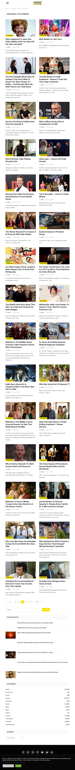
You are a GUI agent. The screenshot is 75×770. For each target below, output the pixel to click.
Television (9, 35)
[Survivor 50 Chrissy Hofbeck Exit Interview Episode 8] (20, 110)
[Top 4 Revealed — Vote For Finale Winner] (54, 183)
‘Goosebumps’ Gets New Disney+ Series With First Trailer (35, 652)
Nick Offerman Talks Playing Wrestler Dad (18, 160)
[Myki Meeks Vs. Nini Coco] (54, 28)
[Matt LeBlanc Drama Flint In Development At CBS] (54, 110)
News (7, 710)
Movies (8, 704)
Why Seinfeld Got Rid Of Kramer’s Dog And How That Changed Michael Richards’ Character (54, 543)
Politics (8, 713)
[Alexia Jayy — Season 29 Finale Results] (54, 147)
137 (37, 602)
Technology (9, 718)
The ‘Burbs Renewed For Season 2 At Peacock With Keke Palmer (20, 233)
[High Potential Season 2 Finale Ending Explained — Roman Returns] (54, 410)
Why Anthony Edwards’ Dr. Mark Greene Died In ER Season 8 (19, 465)
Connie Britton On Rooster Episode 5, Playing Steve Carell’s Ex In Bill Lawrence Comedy (53, 504)
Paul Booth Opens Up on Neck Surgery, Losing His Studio (35, 623)
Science (8, 715)
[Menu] (7, 3)
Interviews (9, 701)
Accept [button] (18, 766)
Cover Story (9, 692)
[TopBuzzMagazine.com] (37, 3)
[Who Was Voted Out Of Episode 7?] (54, 373)
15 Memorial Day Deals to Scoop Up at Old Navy (32, 628)
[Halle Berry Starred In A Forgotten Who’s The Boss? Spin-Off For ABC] (20, 373)
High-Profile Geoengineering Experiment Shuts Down (34, 632)
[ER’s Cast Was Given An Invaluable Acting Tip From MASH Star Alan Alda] (20, 530)
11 (26, 602)
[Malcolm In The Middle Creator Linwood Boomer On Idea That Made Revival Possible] (20, 410)
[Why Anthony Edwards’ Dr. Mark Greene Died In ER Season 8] (20, 452)
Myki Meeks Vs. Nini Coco (50, 39)
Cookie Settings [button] (8, 766)
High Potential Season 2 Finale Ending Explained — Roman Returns (52, 424)
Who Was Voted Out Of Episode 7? (54, 384)
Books (7, 689)
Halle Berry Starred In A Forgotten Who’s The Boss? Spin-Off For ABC (20, 386)
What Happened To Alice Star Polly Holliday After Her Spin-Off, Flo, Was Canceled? (20, 41)
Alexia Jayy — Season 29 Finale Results (52, 160)
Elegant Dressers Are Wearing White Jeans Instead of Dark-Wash (37, 672)
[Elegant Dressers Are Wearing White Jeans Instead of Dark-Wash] (11, 674)
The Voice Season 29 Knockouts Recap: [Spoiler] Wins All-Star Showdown (53, 466)
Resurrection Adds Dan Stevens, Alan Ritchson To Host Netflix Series (19, 196)
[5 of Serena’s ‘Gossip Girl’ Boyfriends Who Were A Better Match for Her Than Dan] (11, 664)
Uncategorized (10, 724)
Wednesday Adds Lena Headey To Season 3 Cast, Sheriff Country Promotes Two (54, 307)
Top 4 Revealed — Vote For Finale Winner (54, 195)
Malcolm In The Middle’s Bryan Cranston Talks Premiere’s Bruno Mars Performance (19, 344)
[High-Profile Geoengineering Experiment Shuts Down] (11, 635)
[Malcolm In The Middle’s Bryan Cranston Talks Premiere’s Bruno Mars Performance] (20, 331)
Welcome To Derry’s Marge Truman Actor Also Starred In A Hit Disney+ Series (19, 504)
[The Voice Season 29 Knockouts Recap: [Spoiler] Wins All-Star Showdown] (54, 452)
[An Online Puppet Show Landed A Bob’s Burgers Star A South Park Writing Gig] (20, 255)
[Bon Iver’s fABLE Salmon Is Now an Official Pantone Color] (11, 645)
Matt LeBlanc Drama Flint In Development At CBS (51, 123)
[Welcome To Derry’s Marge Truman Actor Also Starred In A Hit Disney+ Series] (20, 490)
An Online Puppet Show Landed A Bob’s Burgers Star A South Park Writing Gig (20, 269)
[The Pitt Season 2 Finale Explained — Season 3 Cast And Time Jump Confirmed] (54, 65)
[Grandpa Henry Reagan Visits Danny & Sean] (54, 570)
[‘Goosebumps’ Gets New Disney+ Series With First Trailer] (11, 654)
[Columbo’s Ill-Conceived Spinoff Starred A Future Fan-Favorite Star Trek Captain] (20, 570)
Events (8, 695)
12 (30, 602)
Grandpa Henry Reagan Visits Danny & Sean (52, 582)
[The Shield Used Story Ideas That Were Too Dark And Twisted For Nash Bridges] (20, 293)
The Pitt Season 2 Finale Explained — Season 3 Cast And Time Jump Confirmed (53, 79)
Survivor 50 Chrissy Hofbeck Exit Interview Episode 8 (20, 123)
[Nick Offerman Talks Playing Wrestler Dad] (20, 147)
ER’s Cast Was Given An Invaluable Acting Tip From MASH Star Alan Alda (20, 543)
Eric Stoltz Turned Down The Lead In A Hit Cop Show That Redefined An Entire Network (54, 269)
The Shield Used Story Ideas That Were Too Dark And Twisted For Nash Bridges (20, 307)
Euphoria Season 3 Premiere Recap (51, 233)
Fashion (8, 698)
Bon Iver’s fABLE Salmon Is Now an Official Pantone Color (35, 642)
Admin (9, 47)
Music (7, 707)
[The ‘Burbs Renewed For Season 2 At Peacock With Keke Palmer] (20, 220)
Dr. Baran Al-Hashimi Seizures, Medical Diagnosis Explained (52, 343)
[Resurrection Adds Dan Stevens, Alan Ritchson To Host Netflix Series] (20, 183)
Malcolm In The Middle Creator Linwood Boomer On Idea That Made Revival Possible (19, 424)
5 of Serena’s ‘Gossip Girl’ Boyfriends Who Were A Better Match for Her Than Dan (42, 662)
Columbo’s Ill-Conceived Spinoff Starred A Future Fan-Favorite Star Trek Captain (19, 583)
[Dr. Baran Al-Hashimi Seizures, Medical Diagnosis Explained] (54, 331)
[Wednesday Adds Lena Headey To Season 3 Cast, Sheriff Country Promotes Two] (54, 293)
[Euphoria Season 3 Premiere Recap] (54, 220)
